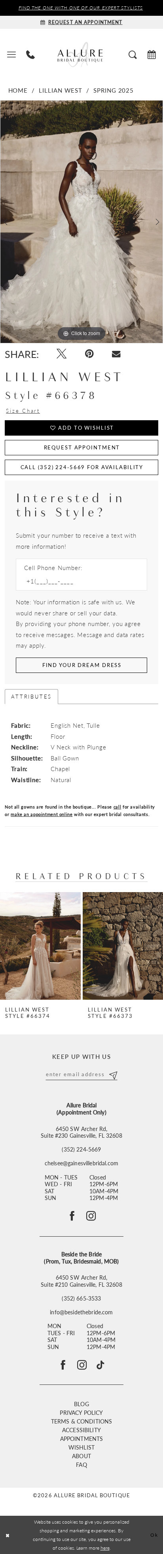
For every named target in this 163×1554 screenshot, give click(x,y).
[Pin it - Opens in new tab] (89, 353)
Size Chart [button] (23, 410)
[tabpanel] (81, 222)
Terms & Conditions (81, 1421)
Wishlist (81, 1447)
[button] (11, 54)
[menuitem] (11, 54)
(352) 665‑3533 (81, 1298)
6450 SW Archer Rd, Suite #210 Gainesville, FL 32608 (81, 1281)
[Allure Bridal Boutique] (81, 54)
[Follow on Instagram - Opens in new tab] (91, 1216)
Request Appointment (82, 447)
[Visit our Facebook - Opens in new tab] (63, 1365)
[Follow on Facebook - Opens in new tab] (72, 1216)
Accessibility (81, 1430)
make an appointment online (41, 814)
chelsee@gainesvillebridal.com (81, 1163)
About (81, 1456)
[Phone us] (30, 54)
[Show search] (132, 54)
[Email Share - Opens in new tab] (116, 354)
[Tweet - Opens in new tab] (61, 353)
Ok (154, 1534)
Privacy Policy (81, 1412)
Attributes (31, 696)
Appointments (81, 1438)
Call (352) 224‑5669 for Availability (82, 467)
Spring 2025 (113, 90)
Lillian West (60, 90)
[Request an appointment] (151, 54)
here (105, 1547)
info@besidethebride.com (81, 1312)
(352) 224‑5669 (81, 1149)
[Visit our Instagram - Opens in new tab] (82, 1365)
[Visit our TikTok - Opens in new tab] (100, 1365)
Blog (81, 1404)
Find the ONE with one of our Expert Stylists (81, 7)
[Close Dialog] (7, 1535)
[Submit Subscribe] (113, 1074)
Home (18, 90)
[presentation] (40, 946)
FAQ (81, 1464)
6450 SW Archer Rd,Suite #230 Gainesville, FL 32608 (81, 1132)
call (117, 807)
